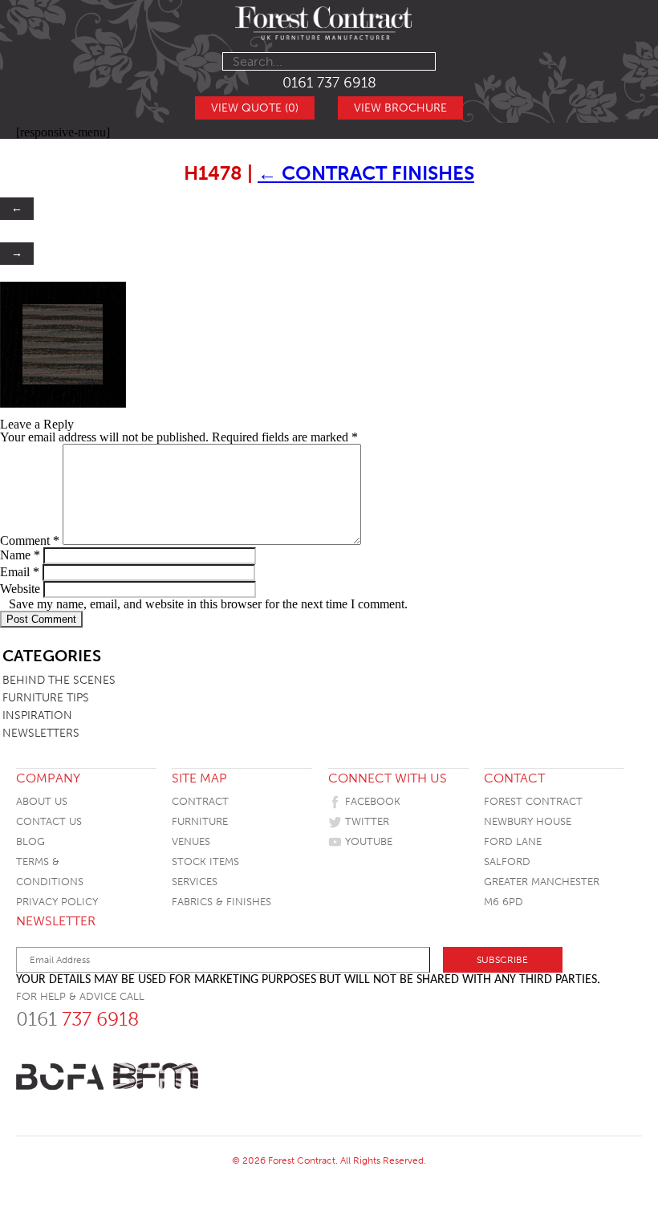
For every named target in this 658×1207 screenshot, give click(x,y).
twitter (365, 821)
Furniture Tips (45, 698)
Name (20, 555)
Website (20, 588)
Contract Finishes (366, 173)
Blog (30, 841)
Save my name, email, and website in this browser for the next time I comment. (208, 604)
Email (19, 572)
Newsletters (40, 733)
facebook (371, 801)
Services (194, 882)
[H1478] (63, 404)
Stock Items (205, 861)
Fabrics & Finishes (221, 902)
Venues (191, 841)
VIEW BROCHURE (400, 108)
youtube (367, 841)
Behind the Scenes (59, 680)
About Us (41, 801)
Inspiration (37, 715)
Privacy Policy (57, 902)
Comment (29, 540)
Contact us (49, 821)
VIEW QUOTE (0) (255, 108)
